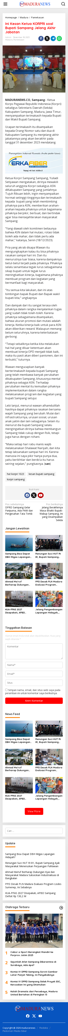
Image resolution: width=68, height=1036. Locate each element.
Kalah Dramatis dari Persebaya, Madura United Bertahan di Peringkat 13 (34, 993)
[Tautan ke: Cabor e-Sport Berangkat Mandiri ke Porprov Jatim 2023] (34, 931)
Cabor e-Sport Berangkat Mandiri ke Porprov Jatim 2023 (31, 954)
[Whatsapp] (59, 38)
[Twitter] (34, 495)
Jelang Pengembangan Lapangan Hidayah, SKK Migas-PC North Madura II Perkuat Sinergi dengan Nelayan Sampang (48, 611)
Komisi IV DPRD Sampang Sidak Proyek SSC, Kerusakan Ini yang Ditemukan (35, 983)
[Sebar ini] (41, 38)
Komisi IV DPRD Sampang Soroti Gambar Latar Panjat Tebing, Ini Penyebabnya (34, 973)
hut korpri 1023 (15, 474)
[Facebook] (27, 495)
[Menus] (5, 4)
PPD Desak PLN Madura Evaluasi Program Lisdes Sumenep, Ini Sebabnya (48, 583)
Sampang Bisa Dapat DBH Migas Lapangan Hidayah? (17, 555)
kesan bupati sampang (41, 474)
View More (34, 811)
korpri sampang (16, 479)
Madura (9, 40)
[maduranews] (34, 3)
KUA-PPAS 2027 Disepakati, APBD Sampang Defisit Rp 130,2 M (16, 611)
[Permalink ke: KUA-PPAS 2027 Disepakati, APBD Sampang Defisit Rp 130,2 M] (19, 598)
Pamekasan (18, 40)
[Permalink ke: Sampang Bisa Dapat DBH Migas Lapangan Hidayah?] (19, 542)
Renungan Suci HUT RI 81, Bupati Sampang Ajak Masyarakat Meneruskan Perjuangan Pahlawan (48, 555)
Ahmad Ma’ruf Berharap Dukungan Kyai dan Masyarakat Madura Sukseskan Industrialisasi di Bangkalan (17, 583)
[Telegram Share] (53, 38)
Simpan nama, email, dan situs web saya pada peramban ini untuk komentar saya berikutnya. (32, 691)
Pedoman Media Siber (15, 1031)
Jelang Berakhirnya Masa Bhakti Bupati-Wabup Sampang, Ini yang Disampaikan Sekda (51, 512)
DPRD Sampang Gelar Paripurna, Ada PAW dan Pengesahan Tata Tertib (19, 509)
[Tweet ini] (47, 38)
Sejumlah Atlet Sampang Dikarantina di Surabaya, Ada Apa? (33, 963)
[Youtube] (41, 495)
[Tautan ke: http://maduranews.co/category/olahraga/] (61, 908)
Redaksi (43, 1027)
